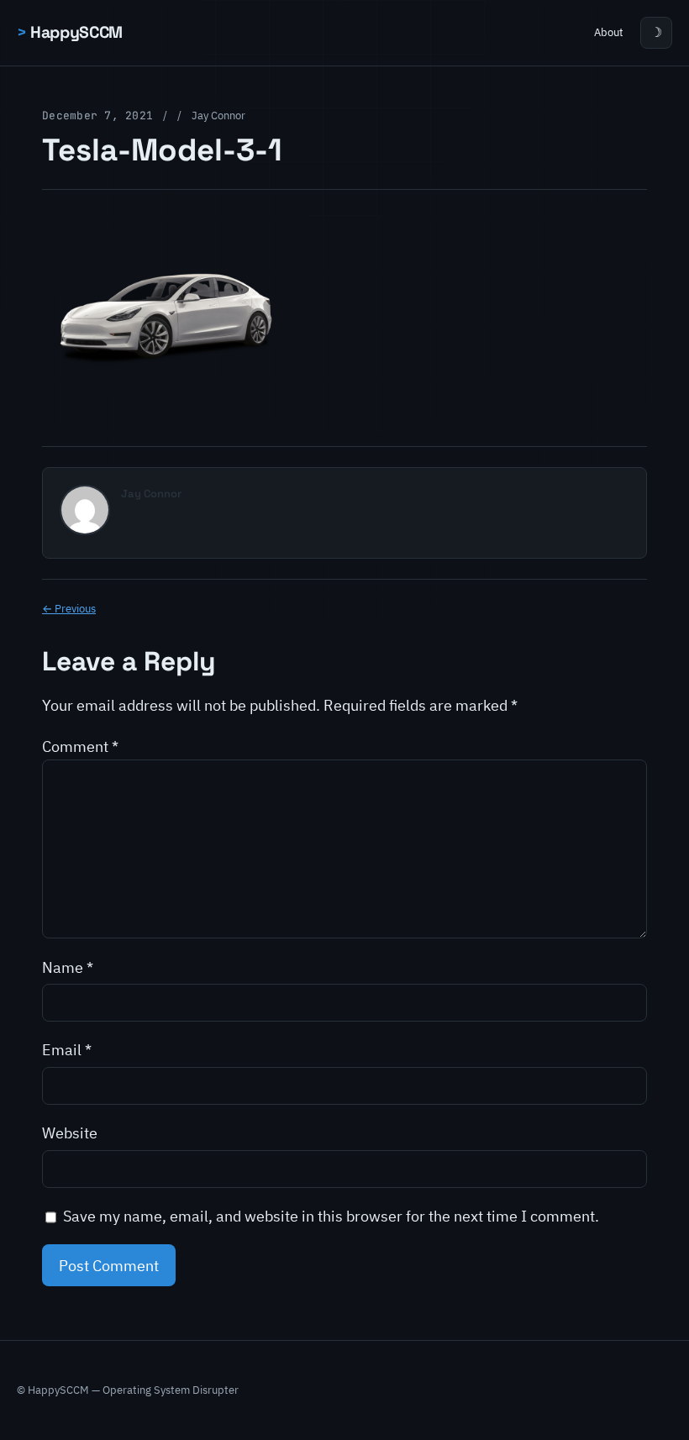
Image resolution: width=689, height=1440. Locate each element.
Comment (80, 746)
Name (67, 967)
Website (69, 1132)
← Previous (69, 609)
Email (67, 1049)
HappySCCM (76, 32)
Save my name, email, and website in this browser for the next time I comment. (331, 1216)
